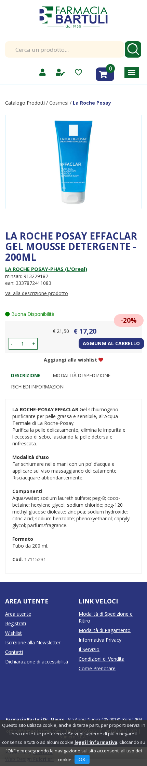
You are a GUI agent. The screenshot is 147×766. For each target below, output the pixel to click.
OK (82, 759)
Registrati (15, 623)
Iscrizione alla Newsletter (33, 642)
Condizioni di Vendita (101, 659)
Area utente (18, 614)
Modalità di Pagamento (105, 630)
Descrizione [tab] (25, 375)
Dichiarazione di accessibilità (36, 661)
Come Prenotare (97, 668)
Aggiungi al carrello (111, 343)
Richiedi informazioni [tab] (38, 386)
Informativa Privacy (100, 640)
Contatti (14, 652)
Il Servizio (89, 649)
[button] (12, 344)
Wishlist (13, 633)
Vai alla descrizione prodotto (36, 293)
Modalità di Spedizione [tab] (81, 375)
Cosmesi (58, 102)
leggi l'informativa (96, 742)
